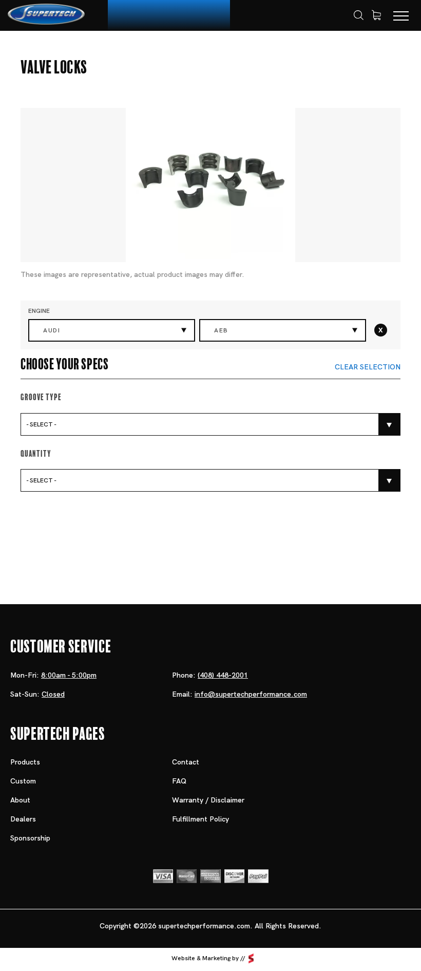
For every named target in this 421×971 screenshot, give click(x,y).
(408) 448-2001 (223, 675)
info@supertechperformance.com (251, 694)
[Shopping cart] (376, 15)
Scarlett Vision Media (251, 959)
